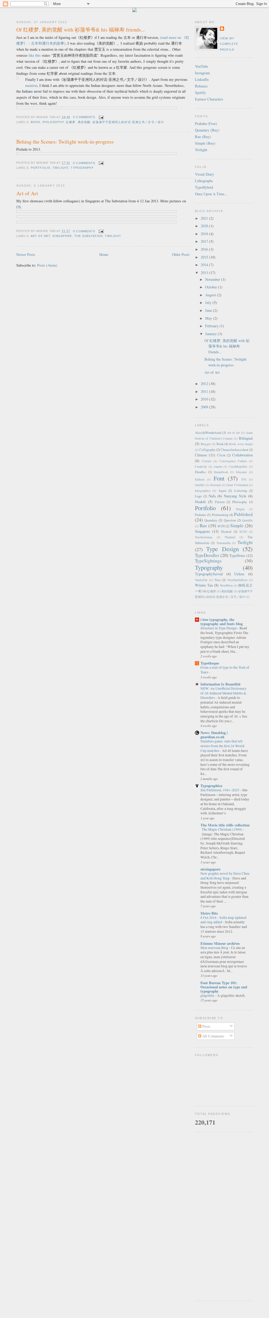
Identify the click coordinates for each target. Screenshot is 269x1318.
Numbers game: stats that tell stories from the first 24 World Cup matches (222, 746)
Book (35, 122)
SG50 (221, 526)
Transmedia (223, 543)
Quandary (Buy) (207, 130)
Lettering (240, 490)
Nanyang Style (235, 495)
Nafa (212, 495)
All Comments (212, 1036)
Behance (201, 85)
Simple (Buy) (205, 143)
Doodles (200, 472)
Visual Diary (204, 174)
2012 (205, 383)
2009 (205, 406)
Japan (222, 490)
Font (219, 478)
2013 (205, 272)
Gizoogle (215, 485)
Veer (217, 579)
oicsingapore (210, 869)
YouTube (201, 66)
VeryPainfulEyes (237, 580)
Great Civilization (237, 485)
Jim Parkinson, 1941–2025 (220, 790)
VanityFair (201, 580)
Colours (206, 461)
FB (18, 206)
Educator (241, 472)
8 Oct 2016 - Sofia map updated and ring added (223, 920)
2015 (205, 257)
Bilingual (246, 438)
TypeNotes (237, 555)
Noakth (200, 501)
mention (31, 85)
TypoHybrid (204, 187)
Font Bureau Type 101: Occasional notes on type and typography (223, 987)
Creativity (201, 466)
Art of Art (27, 193)
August (211, 294)
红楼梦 (70, 122)
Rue (203, 526)
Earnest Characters (209, 99)
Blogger (206, 444)
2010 (205, 399)
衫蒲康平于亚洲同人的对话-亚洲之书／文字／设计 (128, 122)
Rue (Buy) (203, 136)
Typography (82, 167)
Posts (205, 1026)
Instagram (202, 72)
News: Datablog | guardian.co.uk (213, 735)
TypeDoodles (207, 555)
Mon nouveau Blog (214, 947)
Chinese (201, 454)
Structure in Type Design (218, 628)
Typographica (211, 785)
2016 (205, 249)
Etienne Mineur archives (220, 943)
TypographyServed (209, 573)
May (209, 318)
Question (230, 520)
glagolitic (207, 995)
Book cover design (241, 444)
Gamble (199, 485)
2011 (205, 391)
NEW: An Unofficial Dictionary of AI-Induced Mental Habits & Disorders (223, 693)
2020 (205, 225)
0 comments (84, 117)
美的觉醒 (84, 122)
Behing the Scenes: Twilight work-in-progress (65, 141)
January (211, 333)
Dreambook (221, 472)
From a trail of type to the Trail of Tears (224, 669)
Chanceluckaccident (234, 449)
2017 (205, 241)
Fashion (199, 479)
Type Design (222, 549)
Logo (198, 496)
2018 (205, 233)
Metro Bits (209, 913)
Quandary (210, 520)
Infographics (202, 491)
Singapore (62, 236)
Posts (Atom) (47, 265)
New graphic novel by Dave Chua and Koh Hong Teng (224, 876)
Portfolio (40, 167)
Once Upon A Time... (211, 193)
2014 (205, 264)
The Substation (88, 236)
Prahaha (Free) (206, 123)
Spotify (200, 92)
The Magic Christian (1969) (222, 829)
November (213, 279)
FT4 (243, 479)
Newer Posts (25, 254)
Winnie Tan (204, 585)
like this (35, 55)
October (211, 286)
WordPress (226, 585)
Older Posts (181, 254)
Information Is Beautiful (220, 684)
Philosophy (53, 122)
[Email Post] (100, 117)
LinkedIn (202, 79)
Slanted (226, 531)
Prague (240, 509)
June (209, 310)
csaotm (218, 466)
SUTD (243, 532)
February (212, 325)
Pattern (220, 501)
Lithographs (204, 180)
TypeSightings (208, 561)
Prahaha (200, 514)
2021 (205, 218)
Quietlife (247, 520)
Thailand (230, 537)
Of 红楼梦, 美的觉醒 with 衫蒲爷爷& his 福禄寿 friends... (80, 29)
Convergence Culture (233, 461)
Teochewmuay (204, 537)
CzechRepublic (238, 466)
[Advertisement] (224, 1216)
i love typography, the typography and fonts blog (221, 621)
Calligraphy (207, 449)
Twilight (61, 167)
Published (243, 514)
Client (221, 455)
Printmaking (220, 514)
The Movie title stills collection (225, 825)
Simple (237, 526)
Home (103, 254)
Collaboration (242, 454)
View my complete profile (229, 44)
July (209, 302)
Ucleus (239, 573)
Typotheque (209, 663)
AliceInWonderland (208, 432)
